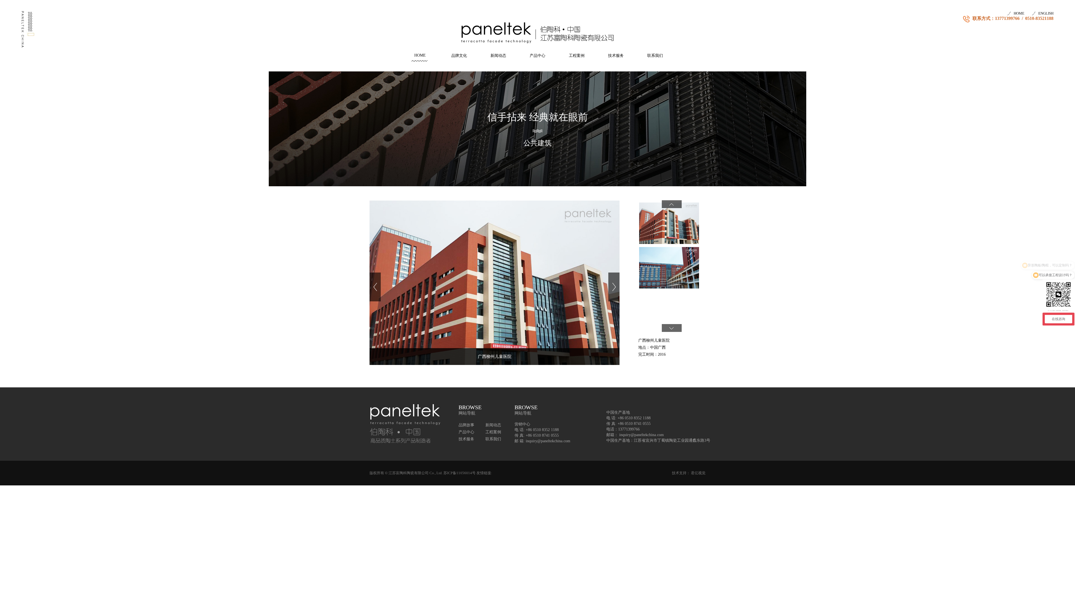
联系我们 (655, 55)
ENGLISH (1045, 13)
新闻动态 (498, 55)
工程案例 (577, 55)
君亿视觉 (698, 473)
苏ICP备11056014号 (459, 473)
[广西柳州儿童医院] (495, 286)
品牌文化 (459, 55)
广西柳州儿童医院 (494, 356)
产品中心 (537, 55)
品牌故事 (466, 425)
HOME (1019, 13)
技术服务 (616, 55)
